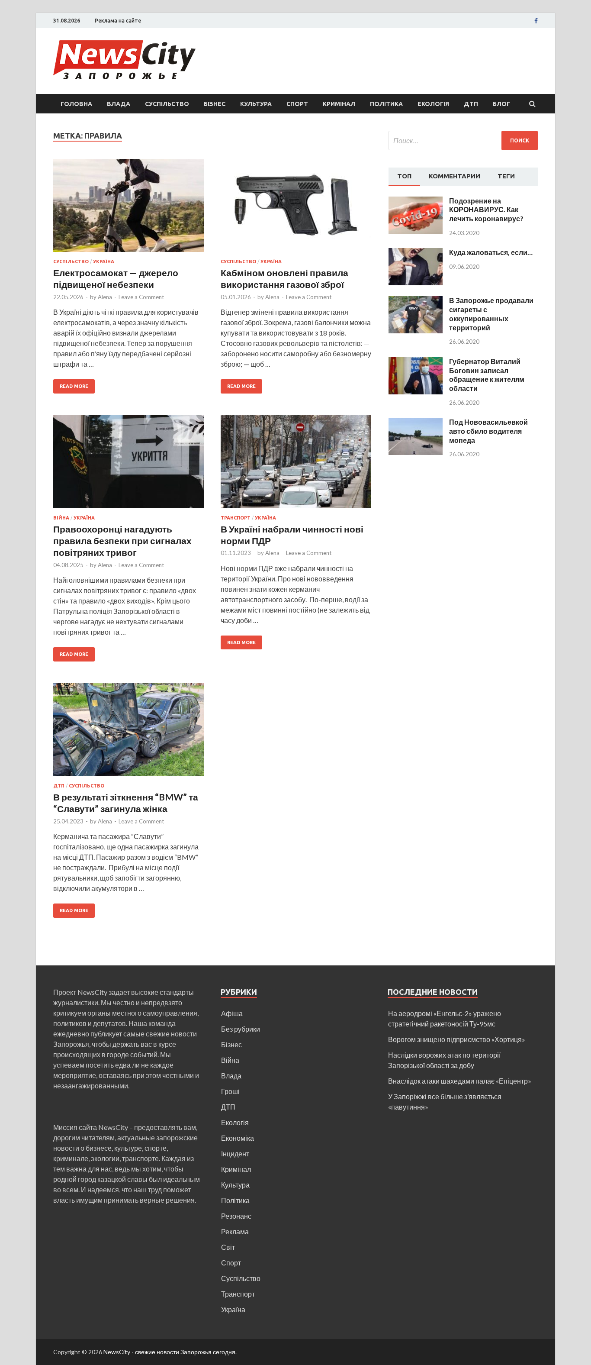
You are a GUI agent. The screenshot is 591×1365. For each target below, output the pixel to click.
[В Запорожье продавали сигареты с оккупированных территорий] (416, 301)
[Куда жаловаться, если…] (416, 253)
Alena (105, 297)
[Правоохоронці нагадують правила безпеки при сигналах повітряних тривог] (128, 465)
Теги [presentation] (506, 176)
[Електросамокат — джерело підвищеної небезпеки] (128, 209)
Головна (76, 103)
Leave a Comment (141, 297)
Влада (118, 103)
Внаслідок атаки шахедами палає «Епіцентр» (459, 1081)
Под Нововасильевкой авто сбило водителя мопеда (488, 431)
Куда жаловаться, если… (491, 252)
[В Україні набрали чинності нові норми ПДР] (296, 465)
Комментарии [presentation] (454, 176)
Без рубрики (240, 1029)
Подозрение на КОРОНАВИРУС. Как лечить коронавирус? (486, 210)
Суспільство (167, 103)
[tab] (404, 177)
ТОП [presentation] (404, 176)
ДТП (471, 103)
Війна (61, 517)
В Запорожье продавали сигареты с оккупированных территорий (491, 313)
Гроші (230, 1091)
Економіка (237, 1138)
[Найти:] (463, 140)
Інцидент (235, 1153)
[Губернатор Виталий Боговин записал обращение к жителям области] (416, 362)
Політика (386, 103)
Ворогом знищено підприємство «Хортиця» (456, 1039)
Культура (256, 103)
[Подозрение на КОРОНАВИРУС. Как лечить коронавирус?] (416, 201)
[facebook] (536, 21)
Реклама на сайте (118, 20)
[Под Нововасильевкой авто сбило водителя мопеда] (416, 423)
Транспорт (236, 517)
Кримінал (339, 103)
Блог (501, 103)
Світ (228, 1247)
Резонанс (236, 1216)
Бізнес (214, 103)
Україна (103, 261)
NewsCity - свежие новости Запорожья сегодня (169, 1351)
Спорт (297, 103)
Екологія (433, 103)
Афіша (232, 1013)
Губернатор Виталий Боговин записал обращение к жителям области (486, 374)
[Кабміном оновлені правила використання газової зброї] (296, 209)
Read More (74, 386)
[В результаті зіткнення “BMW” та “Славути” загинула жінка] (128, 733)
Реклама (235, 1231)
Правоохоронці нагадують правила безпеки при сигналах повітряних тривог (122, 540)
